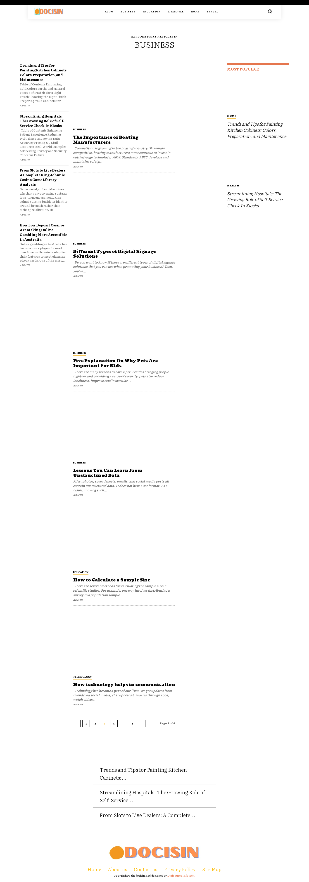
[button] (269, 11)
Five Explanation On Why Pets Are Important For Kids (115, 363)
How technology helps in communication (124, 685)
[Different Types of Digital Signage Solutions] (124, 207)
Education (80, 572)
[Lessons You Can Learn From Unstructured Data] (124, 426)
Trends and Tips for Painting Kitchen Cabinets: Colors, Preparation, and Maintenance (43, 72)
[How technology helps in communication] (124, 640)
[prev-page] (77, 723)
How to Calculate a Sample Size (111, 580)
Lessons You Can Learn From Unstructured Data (107, 473)
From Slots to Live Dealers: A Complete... (147, 815)
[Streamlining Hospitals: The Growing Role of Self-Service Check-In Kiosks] (258, 162)
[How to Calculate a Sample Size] (124, 536)
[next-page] (141, 723)
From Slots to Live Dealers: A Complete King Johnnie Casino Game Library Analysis (43, 177)
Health (233, 185)
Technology (82, 676)
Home (231, 116)
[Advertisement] (201, 130)
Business (79, 129)
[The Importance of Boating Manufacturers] (124, 93)
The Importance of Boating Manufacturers (105, 140)
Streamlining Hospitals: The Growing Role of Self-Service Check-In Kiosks (42, 120)
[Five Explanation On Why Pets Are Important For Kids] (124, 317)
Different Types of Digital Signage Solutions (114, 254)
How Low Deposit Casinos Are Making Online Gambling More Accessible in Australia (43, 232)
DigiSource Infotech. (181, 875)
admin (25, 105)
